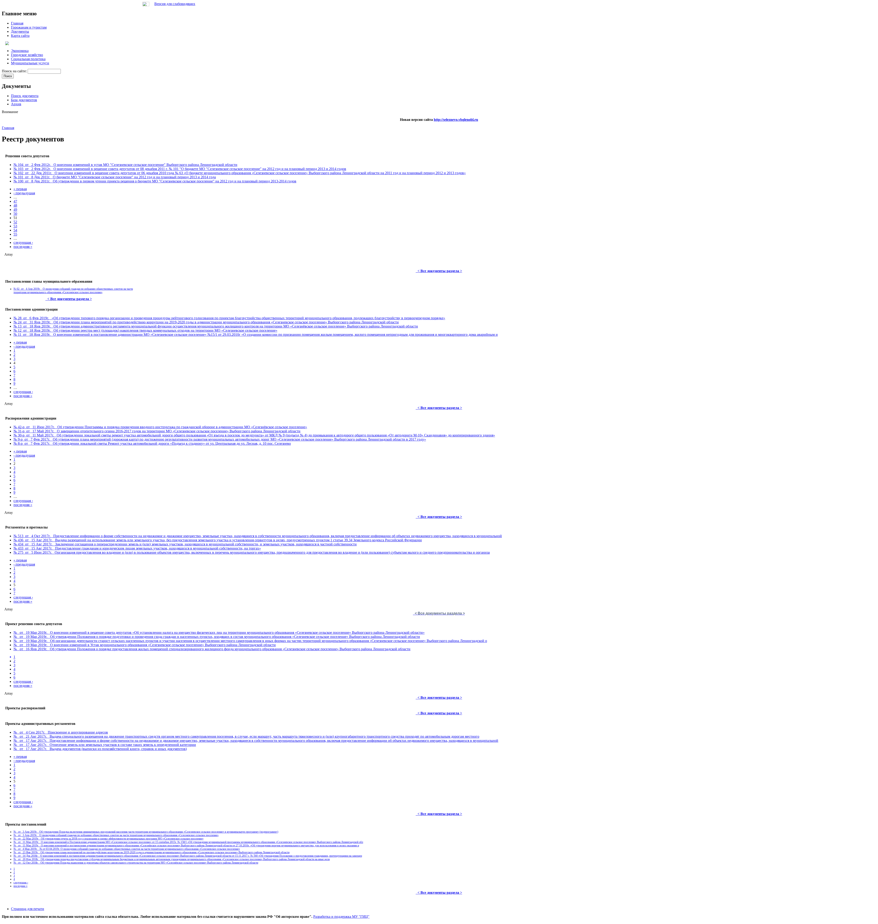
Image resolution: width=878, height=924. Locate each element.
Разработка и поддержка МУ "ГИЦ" (341, 917)
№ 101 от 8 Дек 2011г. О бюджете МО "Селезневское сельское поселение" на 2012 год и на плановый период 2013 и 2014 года (114, 177)
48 (15, 205)
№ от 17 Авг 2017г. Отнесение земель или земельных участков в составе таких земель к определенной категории (104, 745)
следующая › (23, 242)
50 (15, 214)
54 (15, 230)
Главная (8, 128)
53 (15, 226)
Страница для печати (27, 909)
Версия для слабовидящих (174, 4)
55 (15, 234)
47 (15, 201)
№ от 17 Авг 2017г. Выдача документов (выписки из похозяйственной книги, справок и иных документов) (100, 749)
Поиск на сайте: (15, 71)
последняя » (22, 247)
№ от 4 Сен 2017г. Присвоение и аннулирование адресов (60, 732)
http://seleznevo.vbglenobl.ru (456, 120)
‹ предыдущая (24, 193)
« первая (20, 189)
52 (15, 222)
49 (15, 209)
